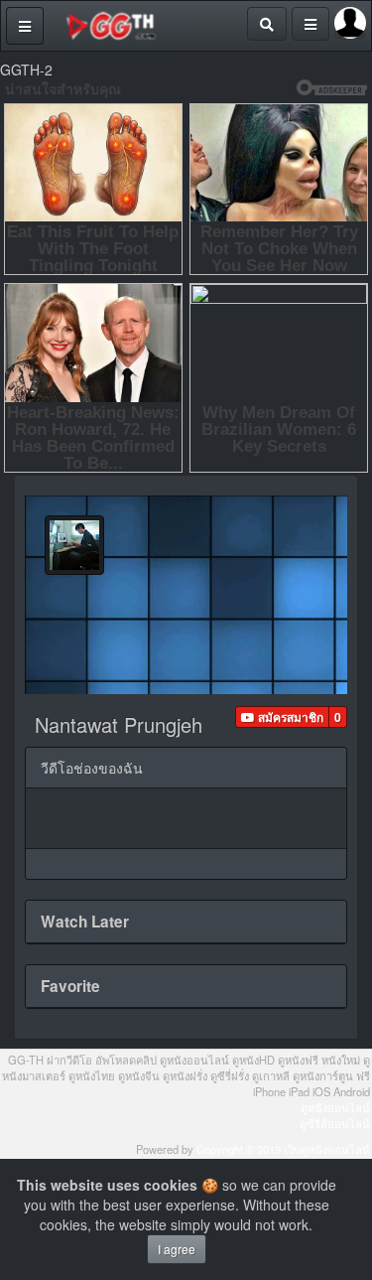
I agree (176, 1248)
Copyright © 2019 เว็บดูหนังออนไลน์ (283, 1149)
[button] (282, 717)
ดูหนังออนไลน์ (335, 1107)
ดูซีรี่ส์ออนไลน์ (335, 1123)
